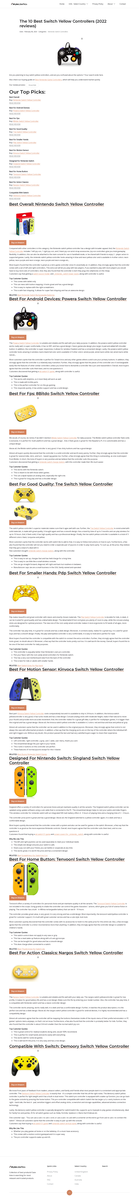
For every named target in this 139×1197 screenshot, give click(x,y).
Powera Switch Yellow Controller (26, 110)
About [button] (110, 4)
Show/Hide (32, 85)
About (49, 1176)
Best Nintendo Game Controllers (48, 79)
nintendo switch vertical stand (64, 1123)
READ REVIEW (14, 103)
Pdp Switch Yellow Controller (24, 142)
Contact (123, 4)
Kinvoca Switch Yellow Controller (26, 153)
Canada (78, 1176)
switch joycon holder (41, 274)
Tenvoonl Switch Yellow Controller (27, 174)
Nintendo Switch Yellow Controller (27, 100)
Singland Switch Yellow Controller (26, 164)
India (77, 1184)
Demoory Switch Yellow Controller (27, 195)
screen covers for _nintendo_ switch (68, 834)
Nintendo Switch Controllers (58, 32)
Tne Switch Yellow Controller (24, 132)
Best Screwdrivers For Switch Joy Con (33, 855)
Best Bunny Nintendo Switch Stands (32, 754)
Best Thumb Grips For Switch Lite (31, 949)
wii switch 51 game (46, 371)
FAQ (48, 1180)
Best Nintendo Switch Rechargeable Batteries (36, 295)
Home (62, 4)
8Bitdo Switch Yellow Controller (26, 121)
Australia (78, 1180)
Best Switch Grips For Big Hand (30, 665)
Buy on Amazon (17, 242)
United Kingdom (81, 1172)
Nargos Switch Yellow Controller (26, 185)
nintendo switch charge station (52, 462)
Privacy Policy (97, 4)
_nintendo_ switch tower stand (66, 274)
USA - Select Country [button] (77, 4)
